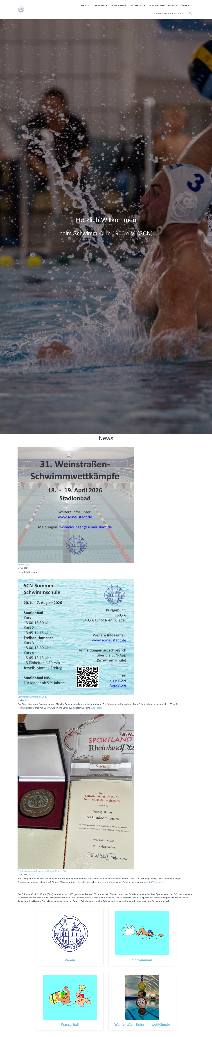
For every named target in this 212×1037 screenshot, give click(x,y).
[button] (106, 5)
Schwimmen (118, 5)
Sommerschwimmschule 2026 (168, 13)
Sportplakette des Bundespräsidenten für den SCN (42, 871)
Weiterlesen (96, 708)
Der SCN (84, 5)
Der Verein (100, 5)
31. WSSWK (23, 564)
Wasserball (137, 5)
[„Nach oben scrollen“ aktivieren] (206, 1031)
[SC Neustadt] (21, 9)
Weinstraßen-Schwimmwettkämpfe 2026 (171, 5)
